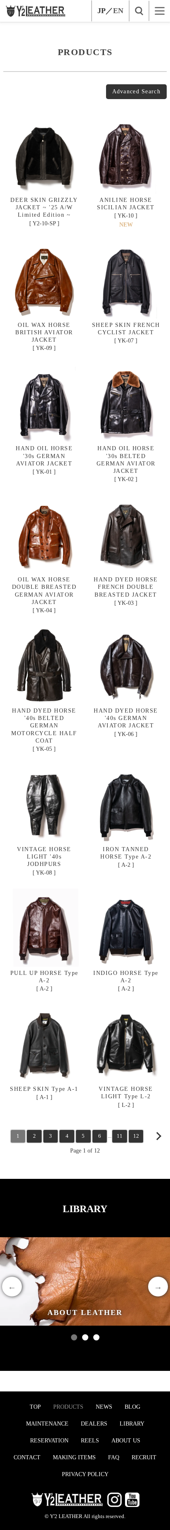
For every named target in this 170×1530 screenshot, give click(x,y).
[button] (74, 1337)
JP (101, 11)
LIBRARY (132, 1424)
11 (120, 1136)
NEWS (104, 1407)
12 (136, 1136)
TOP (35, 1407)
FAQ (113, 1457)
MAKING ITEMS (74, 1457)
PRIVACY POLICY (85, 1474)
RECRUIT (144, 1457)
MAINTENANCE (47, 1424)
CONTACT (27, 1457)
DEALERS (94, 1424)
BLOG (132, 1407)
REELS (90, 1440)
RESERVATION (49, 1440)
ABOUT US (125, 1440)
